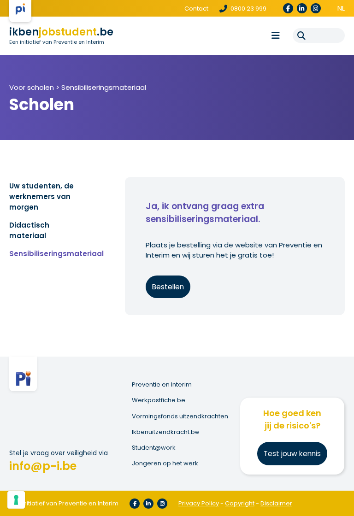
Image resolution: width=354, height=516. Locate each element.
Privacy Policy (198, 503)
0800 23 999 (247, 8)
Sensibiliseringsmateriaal (103, 87)
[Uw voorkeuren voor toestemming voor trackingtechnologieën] (16, 500)
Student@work (154, 448)
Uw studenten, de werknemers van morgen (41, 196)
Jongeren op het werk (165, 463)
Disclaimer (276, 503)
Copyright (239, 503)
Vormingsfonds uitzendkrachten (180, 416)
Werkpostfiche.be (158, 400)
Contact (196, 8)
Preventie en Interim (162, 385)
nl (341, 8)
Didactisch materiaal (29, 230)
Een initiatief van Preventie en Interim (56, 42)
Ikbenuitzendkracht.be (165, 432)
